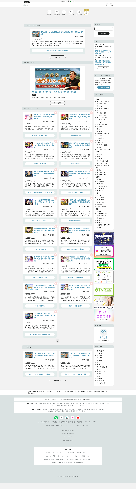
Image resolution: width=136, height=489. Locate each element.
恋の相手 (99, 122)
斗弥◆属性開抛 (75, 164)
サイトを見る (57, 103)
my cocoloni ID (68, 437)
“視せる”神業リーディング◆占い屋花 (39, 334)
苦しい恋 (99, 131)
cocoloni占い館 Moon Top (37, 391)
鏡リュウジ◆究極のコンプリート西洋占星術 (40, 192)
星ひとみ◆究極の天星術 (75, 306)
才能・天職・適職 (102, 213)
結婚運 (99, 170)
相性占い (99, 129)
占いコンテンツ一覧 (61, 399)
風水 (98, 362)
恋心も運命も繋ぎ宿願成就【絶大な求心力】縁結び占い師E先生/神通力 (103, 62)
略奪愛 (99, 147)
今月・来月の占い (102, 186)
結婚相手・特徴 (101, 175)
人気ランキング (49, 399)
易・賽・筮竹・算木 (103, 367)
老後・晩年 (100, 204)
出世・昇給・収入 (102, 216)
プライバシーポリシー (91, 422)
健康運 (99, 227)
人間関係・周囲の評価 (103, 225)
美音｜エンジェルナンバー (40, 277)
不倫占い (86, 409)
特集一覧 (88, 399)
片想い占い (100, 106)
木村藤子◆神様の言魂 (75, 135)
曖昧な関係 (100, 138)
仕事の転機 (100, 218)
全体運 (99, 179)
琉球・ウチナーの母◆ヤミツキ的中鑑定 (57, 50)
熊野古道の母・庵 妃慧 (40, 164)
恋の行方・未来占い (103, 108)
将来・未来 (100, 200)
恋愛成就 (99, 127)
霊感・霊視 (100, 381)
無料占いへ (57, 380)
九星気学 (99, 369)
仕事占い (57, 411)
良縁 (98, 156)
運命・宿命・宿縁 (102, 124)
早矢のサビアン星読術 (40, 249)
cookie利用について (82, 425)
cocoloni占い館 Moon (68, 433)
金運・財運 (100, 223)
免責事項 (79, 422)
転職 (98, 220)
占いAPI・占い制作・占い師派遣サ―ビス (78, 456)
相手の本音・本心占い (103, 101)
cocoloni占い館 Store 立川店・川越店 (62, 462)
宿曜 (98, 376)
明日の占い (100, 188)
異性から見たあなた (103, 165)
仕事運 (99, 211)
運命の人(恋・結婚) (102, 161)
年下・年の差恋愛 (102, 145)
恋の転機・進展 (101, 113)
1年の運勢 (100, 184)
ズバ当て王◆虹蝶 (40, 306)
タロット (99, 360)
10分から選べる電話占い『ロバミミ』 (78, 452)
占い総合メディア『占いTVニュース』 (55, 452)
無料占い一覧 (72, 399)
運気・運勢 (100, 181)
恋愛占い (99, 111)
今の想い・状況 (101, 115)
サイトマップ (70, 425)
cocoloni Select (78, 462)
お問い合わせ (60, 425)
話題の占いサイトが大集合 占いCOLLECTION (56, 459)
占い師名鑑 (81, 399)
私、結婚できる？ (102, 172)
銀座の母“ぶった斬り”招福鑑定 (75, 249)
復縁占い (79, 409)
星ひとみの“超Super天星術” (40, 135)
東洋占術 (99, 353)
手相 (98, 365)
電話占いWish (86, 459)
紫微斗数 (99, 378)
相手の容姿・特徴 (102, 163)
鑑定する (57, 57)
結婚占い (93, 409)
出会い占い (101, 409)
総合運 (58, 391)
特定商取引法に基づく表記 (67, 422)
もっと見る (103, 68)
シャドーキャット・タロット (75, 192)
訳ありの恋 (100, 136)
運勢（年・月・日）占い (80, 411)
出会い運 (99, 154)
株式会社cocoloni (68, 440)
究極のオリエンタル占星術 (75, 277)
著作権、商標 (50, 425)
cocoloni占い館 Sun (68, 430)
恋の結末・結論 (101, 104)
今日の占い (100, 191)
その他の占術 (101, 383)
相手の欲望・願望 (102, 117)
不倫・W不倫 (101, 120)
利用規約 (54, 422)
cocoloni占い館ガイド (43, 422)
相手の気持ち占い (62, 409)
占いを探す (50, 391)
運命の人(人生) (101, 207)
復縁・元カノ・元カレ (103, 133)
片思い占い (72, 409)
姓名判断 (99, 358)
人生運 (99, 195)
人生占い (50, 411)
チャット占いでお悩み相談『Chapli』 (55, 456)
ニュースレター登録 (103, 87)
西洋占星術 (100, 351)
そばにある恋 (101, 159)
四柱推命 (99, 355)
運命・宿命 (100, 202)
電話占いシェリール (75, 459)
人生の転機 (100, 197)
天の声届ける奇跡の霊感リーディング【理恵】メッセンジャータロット (104, 51)
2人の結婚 (100, 143)
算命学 (99, 374)
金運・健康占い (66, 411)
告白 (98, 140)
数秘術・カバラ (101, 371)
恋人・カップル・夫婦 (103, 149)
